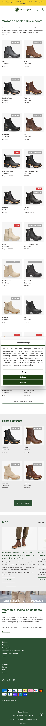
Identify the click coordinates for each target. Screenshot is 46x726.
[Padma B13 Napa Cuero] (34, 471)
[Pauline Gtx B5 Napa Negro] (34, 269)
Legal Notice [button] (23, 712)
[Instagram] (8, 680)
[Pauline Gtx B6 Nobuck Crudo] (12, 269)
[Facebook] (3, 680)
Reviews (5, 673)
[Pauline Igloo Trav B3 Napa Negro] (34, 159)
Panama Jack (11, 700)
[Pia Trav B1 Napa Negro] (12, 122)
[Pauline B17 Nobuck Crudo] (12, 305)
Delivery (5, 642)
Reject (23, 377)
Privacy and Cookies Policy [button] (23, 716)
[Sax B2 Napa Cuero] (34, 49)
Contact (5, 664)
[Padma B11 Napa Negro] (12, 435)
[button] (41, 715)
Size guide (6, 648)
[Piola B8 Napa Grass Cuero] (34, 435)
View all (41, 522)
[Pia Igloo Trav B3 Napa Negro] (12, 159)
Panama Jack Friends (10, 654)
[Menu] (3, 9)
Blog (3, 657)
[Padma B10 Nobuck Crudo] (12, 471)
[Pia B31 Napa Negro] (34, 305)
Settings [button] (23, 723)
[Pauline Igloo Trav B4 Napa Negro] (34, 232)
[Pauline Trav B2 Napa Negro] (12, 86)
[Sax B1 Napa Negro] (12, 49)
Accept (23, 382)
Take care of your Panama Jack (13, 651)
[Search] (37, 10)
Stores (4, 667)
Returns (5, 645)
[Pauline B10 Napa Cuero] (34, 86)
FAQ (3, 670)
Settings (23, 372)
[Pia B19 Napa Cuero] (34, 122)
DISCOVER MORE (23, 503)
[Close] (43, 339)
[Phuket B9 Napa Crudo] (12, 232)
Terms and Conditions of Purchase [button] (23, 719)
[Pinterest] (14, 680)
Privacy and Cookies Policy (22, 365)
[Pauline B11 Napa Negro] (12, 196)
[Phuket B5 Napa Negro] (34, 196)
